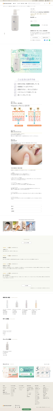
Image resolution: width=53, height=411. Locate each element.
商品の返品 (44, 392)
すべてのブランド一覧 (21, 387)
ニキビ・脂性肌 (29, 394)
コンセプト (18, 3)
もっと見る (26, 285)
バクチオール (36, 395)
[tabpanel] (10, 372)
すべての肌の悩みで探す (30, 387)
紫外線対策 (28, 396)
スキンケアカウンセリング (6, 393)
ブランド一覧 (20, 6)
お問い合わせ (42, 0)
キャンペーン (4, 387)
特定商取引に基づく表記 (46, 398)
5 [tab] (28, 379)
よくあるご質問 (45, 393)
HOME (4, 385)
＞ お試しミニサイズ (45, 37)
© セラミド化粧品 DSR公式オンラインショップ (43, 407)
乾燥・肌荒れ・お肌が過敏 (30, 388)
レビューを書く (27, 242)
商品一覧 (14, 3)
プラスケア (12, 393)
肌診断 (26, 3)
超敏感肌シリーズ (29, 6)
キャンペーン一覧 (46, 364)
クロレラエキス (37, 401)
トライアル (12, 394)
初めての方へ (23, 3)
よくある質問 (35, 0)
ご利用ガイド (48, 0)
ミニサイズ (12, 395)
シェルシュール (24, 6)
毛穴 (27, 395)
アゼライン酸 (36, 392)
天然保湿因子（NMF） (37, 388)
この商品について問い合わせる (36, 40)
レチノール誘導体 (37, 394)
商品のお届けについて (45, 388)
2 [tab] (24, 379)
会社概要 (44, 395)
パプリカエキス (37, 399)
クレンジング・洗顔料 (13, 388)
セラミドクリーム (13, 392)
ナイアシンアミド (37, 393)
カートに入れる (36, 25)
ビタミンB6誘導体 (37, 398)
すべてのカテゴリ (13, 387)
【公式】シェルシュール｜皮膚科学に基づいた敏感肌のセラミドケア (10, 6)
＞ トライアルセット (35, 37)
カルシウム (36, 400)
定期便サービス (5, 392)
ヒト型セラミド (37, 387)
